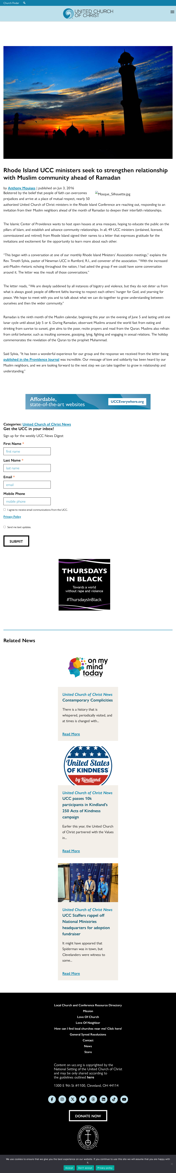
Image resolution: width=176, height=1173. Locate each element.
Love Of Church (88, 1017)
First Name (13, 443)
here (90, 1076)
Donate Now (88, 1115)
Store (88, 1052)
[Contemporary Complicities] (88, 667)
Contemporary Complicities (87, 700)
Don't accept (85, 1167)
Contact (88, 1040)
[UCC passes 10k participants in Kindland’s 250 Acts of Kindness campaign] (88, 765)
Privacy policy (105, 1167)
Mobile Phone (14, 493)
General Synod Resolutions (88, 1034)
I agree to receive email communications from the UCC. (37, 509)
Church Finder (11, 3)
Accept (69, 1167)
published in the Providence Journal (31, 359)
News (88, 1046)
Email (9, 477)
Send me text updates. (19, 527)
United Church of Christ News (47, 423)
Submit (16, 541)
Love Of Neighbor (88, 1023)
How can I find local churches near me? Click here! (88, 1028)
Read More (71, 733)
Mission (88, 1011)
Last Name (13, 460)
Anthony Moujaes (21, 187)
